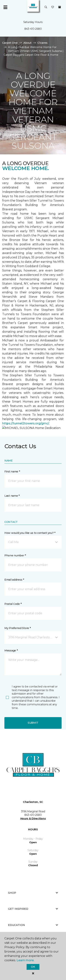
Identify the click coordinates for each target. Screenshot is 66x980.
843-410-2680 (33, 28)
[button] (45, 7)
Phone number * (15, 555)
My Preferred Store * (17, 628)
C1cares (42, 42)
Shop (12, 892)
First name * (12, 471)
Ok (33, 966)
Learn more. (25, 960)
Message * (11, 650)
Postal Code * (12, 604)
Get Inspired (18, 908)
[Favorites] (52, 7)
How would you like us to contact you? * (29, 533)
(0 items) (59, 7)
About (27, 42)
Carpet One (10, 42)
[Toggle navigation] (5, 7)
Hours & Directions (33, 818)
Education (16, 925)
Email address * (14, 579)
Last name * (12, 495)
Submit (33, 722)
